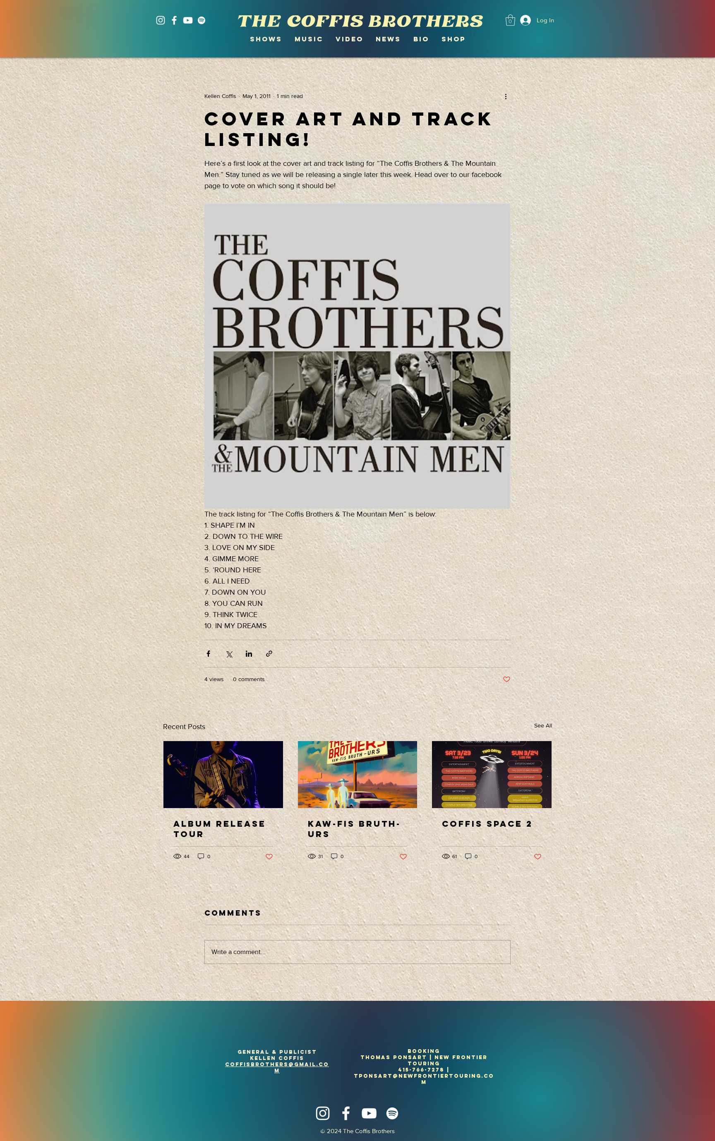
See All (543, 725)
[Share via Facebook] (208, 654)
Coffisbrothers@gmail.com (277, 1067)
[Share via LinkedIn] (249, 654)
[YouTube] (188, 20)
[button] (510, 20)
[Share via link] (269, 654)
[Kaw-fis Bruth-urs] (357, 774)
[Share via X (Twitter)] (229, 654)
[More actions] (506, 96)
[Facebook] (174, 20)
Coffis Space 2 (487, 823)
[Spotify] (201, 20)
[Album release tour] (223, 774)
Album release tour (219, 828)
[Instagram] (160, 20)
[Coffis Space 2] (492, 774)
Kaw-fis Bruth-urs (354, 828)
